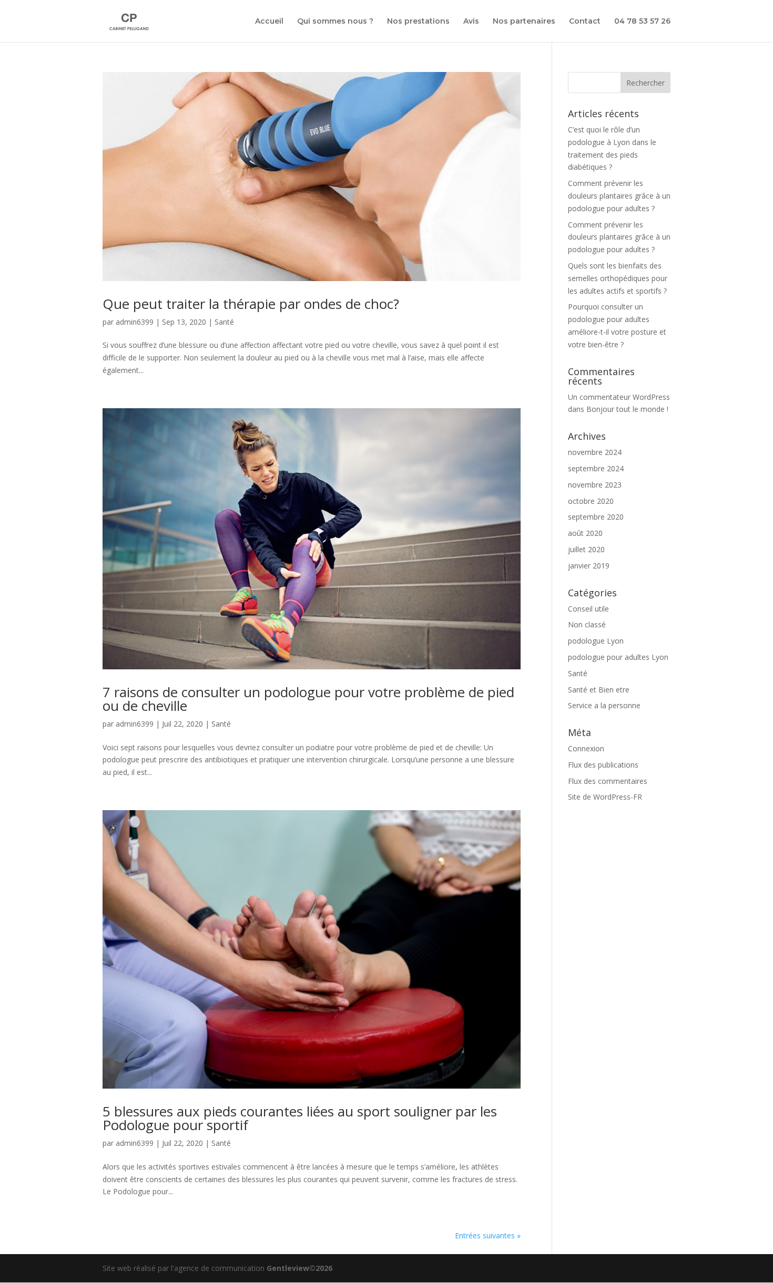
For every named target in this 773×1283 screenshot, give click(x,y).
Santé (224, 322)
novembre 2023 (595, 485)
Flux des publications (603, 765)
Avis (471, 21)
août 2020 (585, 533)
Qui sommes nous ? (335, 21)
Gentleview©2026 (299, 1268)
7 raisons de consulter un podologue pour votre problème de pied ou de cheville (308, 698)
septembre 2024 (596, 468)
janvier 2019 (588, 566)
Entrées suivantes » (488, 1235)
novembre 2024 (595, 452)
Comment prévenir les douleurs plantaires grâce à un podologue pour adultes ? (619, 195)
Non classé (587, 624)
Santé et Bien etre (598, 690)
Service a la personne (604, 705)
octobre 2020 (591, 501)
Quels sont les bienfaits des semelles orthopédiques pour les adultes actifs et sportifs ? (617, 278)
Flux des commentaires (607, 781)
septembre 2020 (596, 517)
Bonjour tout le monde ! (627, 409)
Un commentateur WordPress (619, 397)
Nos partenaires (524, 21)
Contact (585, 21)
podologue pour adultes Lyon (618, 657)
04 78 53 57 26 (642, 21)
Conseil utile (588, 609)
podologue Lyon (596, 641)
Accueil (269, 21)
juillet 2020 (586, 549)
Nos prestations (418, 21)
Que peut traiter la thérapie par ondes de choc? (251, 303)
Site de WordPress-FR (605, 797)
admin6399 (135, 322)
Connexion (586, 748)
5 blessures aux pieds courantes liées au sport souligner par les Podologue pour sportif (300, 1118)
